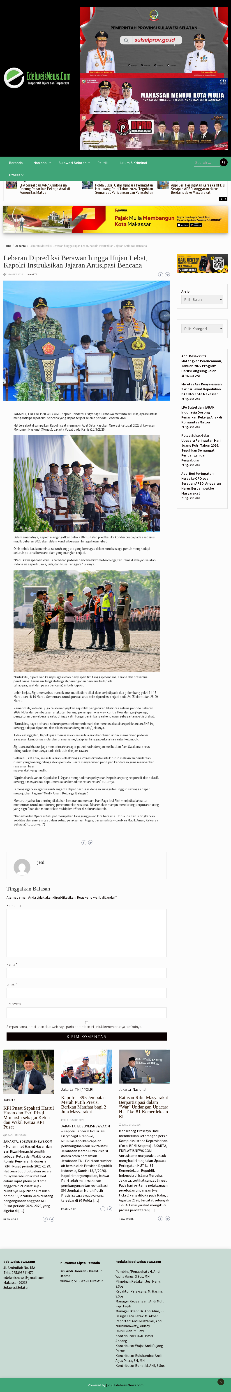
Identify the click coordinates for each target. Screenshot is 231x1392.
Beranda (16, 162)
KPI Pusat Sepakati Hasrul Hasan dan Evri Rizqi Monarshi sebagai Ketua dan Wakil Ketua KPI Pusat (28, 1117)
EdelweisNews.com (128, 1385)
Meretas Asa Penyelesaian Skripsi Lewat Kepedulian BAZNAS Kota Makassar (201, 389)
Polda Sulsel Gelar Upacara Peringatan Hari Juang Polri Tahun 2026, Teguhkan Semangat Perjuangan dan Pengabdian (124, 189)
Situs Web (14, 1004)
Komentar (15, 905)
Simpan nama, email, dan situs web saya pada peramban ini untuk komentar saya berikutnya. (74, 1026)
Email (12, 984)
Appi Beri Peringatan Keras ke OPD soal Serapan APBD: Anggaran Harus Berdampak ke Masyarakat (200, 189)
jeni (40, 862)
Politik (102, 162)
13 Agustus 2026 (74, 1120)
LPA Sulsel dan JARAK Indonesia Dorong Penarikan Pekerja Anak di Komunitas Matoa (44, 189)
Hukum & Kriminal (132, 162)
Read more (10, 1219)
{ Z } (109, 1385)
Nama (12, 964)
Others (14, 175)
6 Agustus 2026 (131, 1124)
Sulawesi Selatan (72, 162)
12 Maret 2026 (14, 274)
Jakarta (32, 274)
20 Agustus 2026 (16, 1135)
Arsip (185, 291)
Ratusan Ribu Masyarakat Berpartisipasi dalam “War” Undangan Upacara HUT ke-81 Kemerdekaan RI (143, 1107)
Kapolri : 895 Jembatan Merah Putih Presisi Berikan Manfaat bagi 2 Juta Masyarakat (83, 1104)
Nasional (41, 162)
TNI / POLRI (84, 1089)
